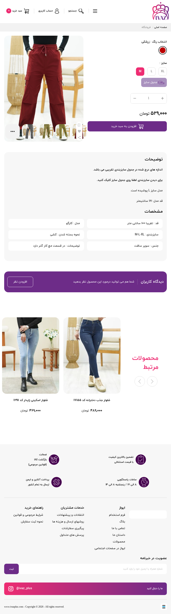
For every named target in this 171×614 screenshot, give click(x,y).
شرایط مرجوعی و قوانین (28, 515)
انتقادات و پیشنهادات (70, 515)
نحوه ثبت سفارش (32, 522)
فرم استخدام (117, 515)
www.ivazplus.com (13, 606)
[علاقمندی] (79, 131)
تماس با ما (118, 528)
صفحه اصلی (160, 27)
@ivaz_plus (23, 588)
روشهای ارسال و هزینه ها (68, 522)
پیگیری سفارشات (73, 528)
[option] (92, 365)
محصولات (119, 542)
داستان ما (119, 535)
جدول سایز (151, 82)
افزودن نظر (20, 282)
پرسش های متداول (72, 535)
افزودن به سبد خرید (123, 126)
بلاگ (122, 522)
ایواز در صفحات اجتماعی (109, 548)
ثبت (11, 569)
